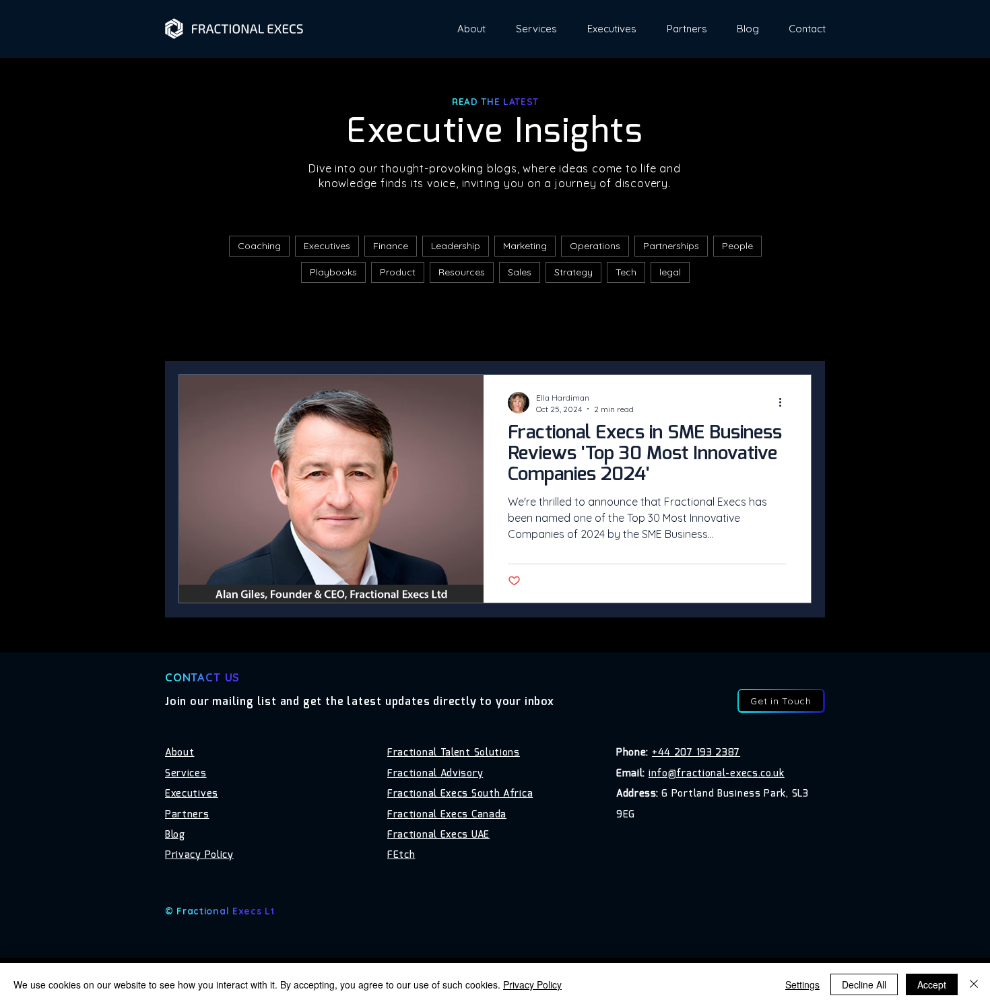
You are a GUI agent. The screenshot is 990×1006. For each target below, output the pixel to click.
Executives (327, 246)
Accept (931, 984)
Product (398, 272)
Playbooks (333, 272)
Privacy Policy (532, 984)
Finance (390, 246)
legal (670, 272)
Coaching (259, 246)
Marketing (525, 246)
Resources (461, 272)
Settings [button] (802, 984)
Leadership (455, 246)
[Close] (974, 984)
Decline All (864, 984)
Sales (519, 272)
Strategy (573, 272)
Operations (595, 246)
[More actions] (785, 403)
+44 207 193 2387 (696, 753)
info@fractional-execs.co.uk (717, 773)
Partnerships (671, 246)
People (737, 246)
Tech (626, 272)
